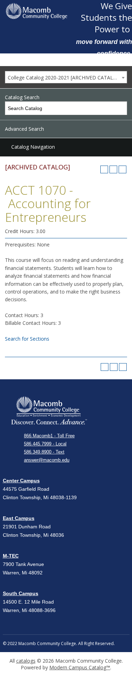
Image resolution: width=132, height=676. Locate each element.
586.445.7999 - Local (45, 443)
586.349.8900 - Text (44, 452)
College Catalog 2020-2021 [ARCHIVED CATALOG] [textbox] (65, 77)
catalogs (26, 660)
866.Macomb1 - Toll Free (49, 435)
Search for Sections (27, 338)
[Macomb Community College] (36, 11)
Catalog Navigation (33, 146)
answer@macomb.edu (46, 460)
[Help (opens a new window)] (122, 169)
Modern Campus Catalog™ (79, 667)
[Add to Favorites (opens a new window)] (104, 169)
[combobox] (66, 77)
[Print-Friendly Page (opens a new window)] (113, 169)
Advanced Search (24, 128)
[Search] (120, 108)
